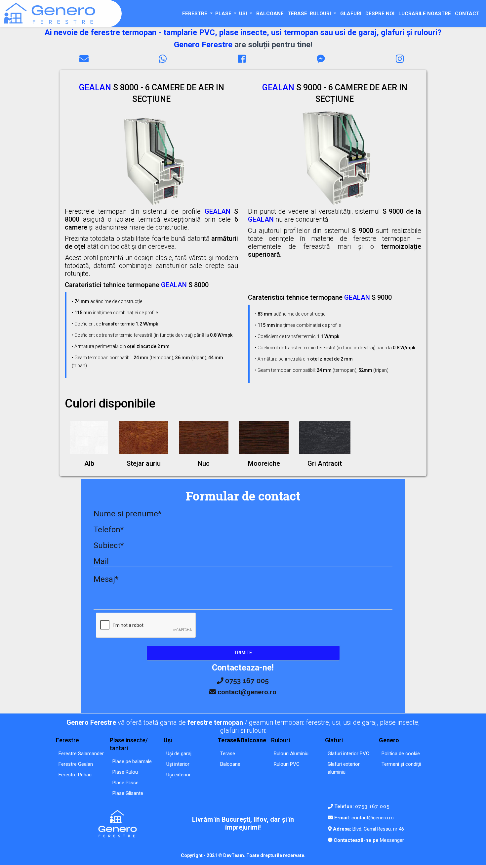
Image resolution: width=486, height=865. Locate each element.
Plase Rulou (125, 772)
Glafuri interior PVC (348, 754)
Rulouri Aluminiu (291, 754)
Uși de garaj (178, 754)
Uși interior (177, 764)
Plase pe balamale (132, 761)
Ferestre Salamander (81, 754)
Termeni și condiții (401, 764)
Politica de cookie (401, 754)
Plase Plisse (125, 783)
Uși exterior (178, 775)
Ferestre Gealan (76, 764)
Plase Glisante (127, 793)
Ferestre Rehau (75, 775)
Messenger (391, 840)
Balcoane (230, 764)
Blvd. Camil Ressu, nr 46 (377, 829)
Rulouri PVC (287, 764)
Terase (227, 754)
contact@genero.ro (372, 818)
